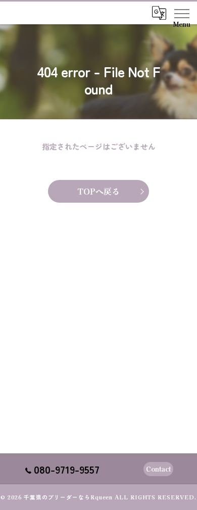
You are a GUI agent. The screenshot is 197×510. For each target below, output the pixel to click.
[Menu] (181, 13)
